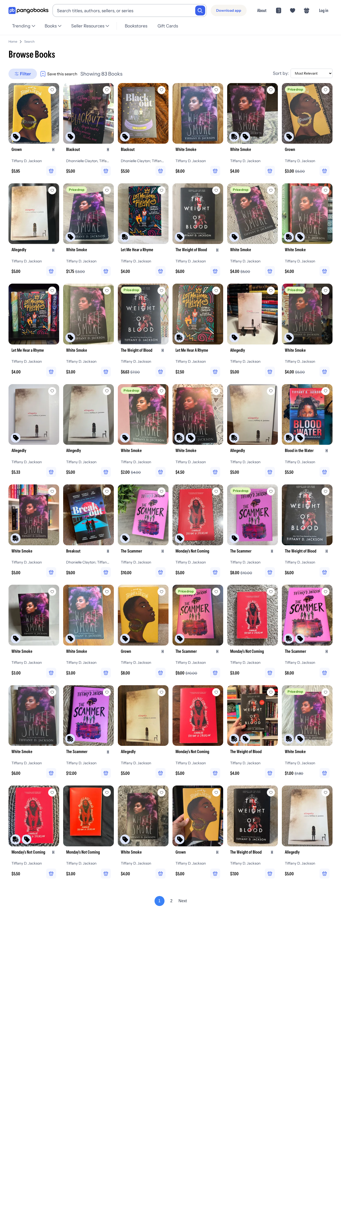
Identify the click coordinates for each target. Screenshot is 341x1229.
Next (182, 901)
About (261, 10)
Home (12, 41)
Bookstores (136, 25)
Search (29, 41)
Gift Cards (168, 25)
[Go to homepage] (28, 10)
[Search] (200, 10)
